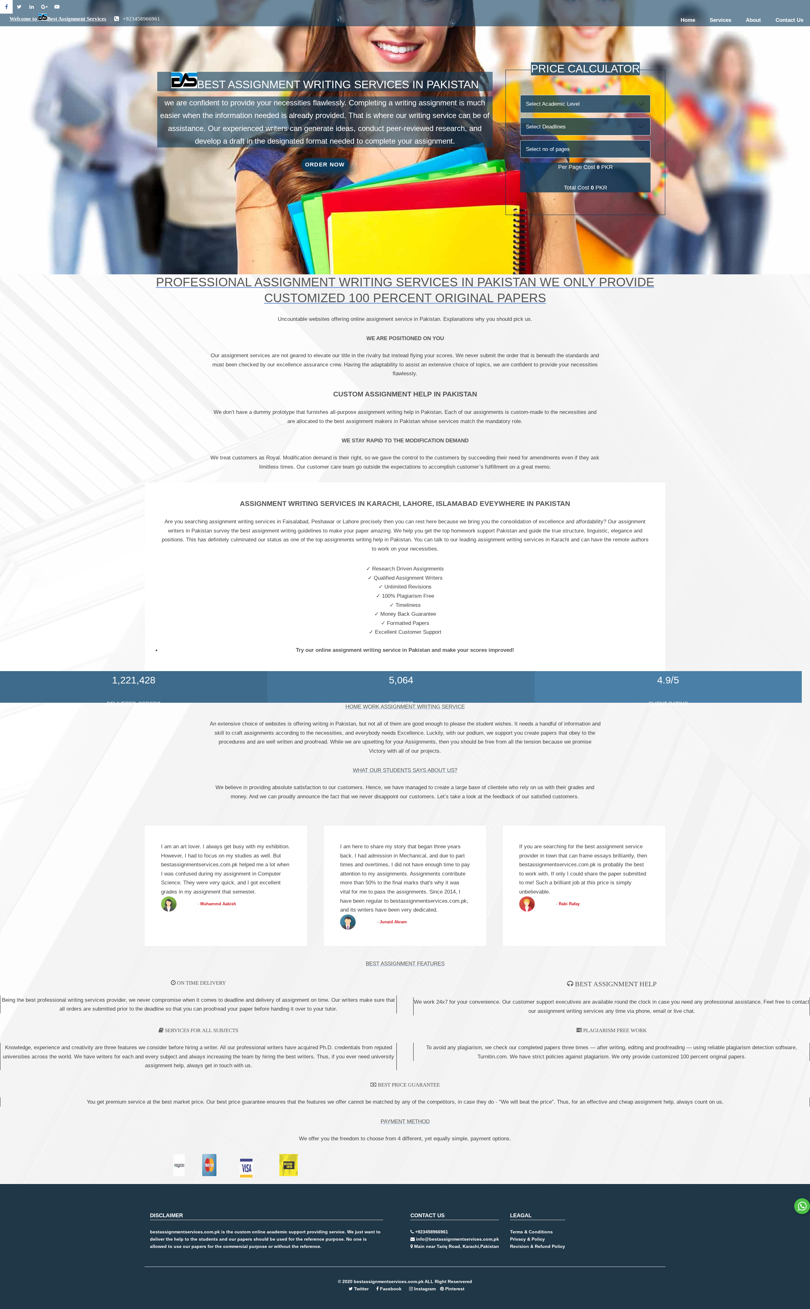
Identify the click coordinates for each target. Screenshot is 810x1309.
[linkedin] (31, 7)
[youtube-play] (57, 7)
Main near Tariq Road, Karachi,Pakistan (456, 1246)
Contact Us (789, 20)
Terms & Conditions (531, 1231)
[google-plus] (44, 7)
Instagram (424, 1288)
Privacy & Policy (527, 1239)
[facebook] (6, 7)
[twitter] (19, 7)
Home (688, 20)
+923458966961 (431, 1231)
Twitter (361, 1288)
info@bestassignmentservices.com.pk (457, 1239)
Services (720, 20)
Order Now (325, 164)
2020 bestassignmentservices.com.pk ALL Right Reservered (407, 1281)
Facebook (390, 1288)
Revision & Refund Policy (537, 1246)
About (753, 20)
